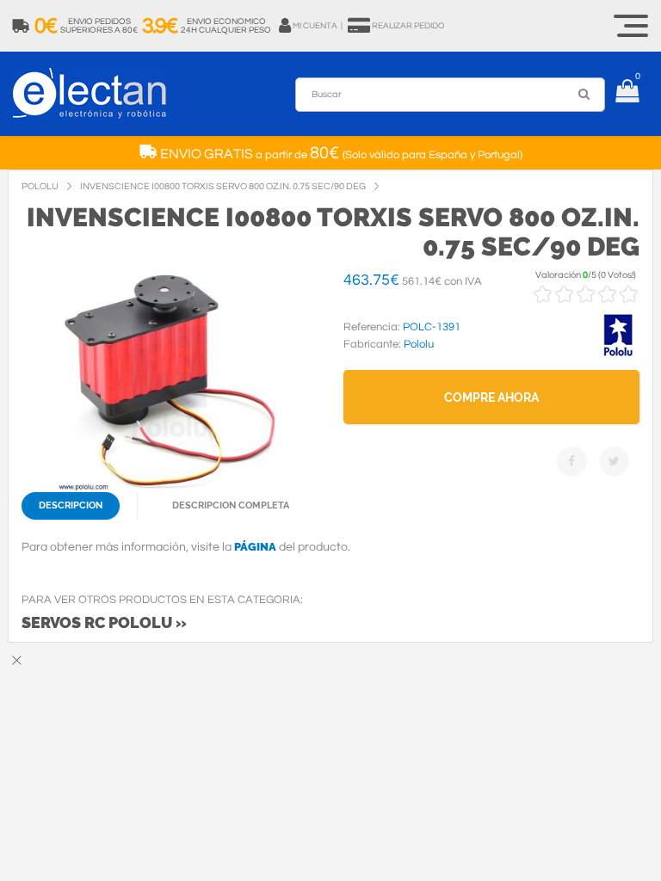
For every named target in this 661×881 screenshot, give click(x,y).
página (255, 546)
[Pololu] (617, 354)
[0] (627, 94)
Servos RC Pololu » (104, 622)
